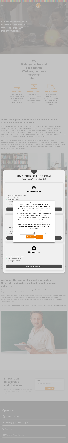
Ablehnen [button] (39, 237)
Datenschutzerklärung (27, 233)
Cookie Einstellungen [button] (41, 233)
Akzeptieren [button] (30, 237)
